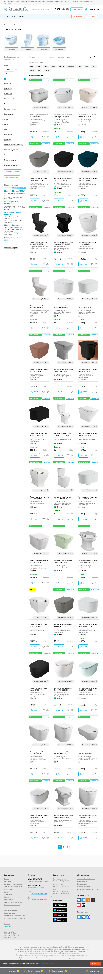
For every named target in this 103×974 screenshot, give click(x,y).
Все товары (11, 16)
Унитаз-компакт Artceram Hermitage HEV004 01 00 (62, 434)
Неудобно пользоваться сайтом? (88, 889)
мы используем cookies (46, 963)
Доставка (24, 1)
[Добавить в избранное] (43, 137)
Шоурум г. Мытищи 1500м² (14, 191)
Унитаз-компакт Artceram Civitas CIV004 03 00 (38, 243)
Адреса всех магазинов (19, 187)
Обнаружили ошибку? (84, 886)
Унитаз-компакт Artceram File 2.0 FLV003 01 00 (62, 498)
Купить (36, 137)
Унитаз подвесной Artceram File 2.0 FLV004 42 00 (87, 179)
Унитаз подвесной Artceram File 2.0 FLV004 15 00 (39, 179)
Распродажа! (77, 16)
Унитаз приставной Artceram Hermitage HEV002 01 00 (63, 816)
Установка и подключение (36, 1)
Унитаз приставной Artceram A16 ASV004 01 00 (87, 816)
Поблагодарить (82, 881)
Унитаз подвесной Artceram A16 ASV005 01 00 (39, 561)
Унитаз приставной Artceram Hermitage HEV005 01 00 (87, 243)
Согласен (95, 963)
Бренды (22, 16)
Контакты (68, 1)
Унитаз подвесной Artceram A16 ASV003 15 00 (63, 625)
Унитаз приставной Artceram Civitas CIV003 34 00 (63, 370)
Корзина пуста (94, 9)
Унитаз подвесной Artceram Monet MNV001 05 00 (87, 625)
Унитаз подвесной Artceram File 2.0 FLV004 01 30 (87, 689)
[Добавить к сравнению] (47, 137)
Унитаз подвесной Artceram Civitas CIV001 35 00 (63, 561)
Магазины (75, 1)
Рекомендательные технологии (14, 918)
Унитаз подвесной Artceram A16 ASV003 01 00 (39, 753)
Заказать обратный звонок (86, 879)
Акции (93, 16)
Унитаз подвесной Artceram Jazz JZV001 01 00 (39, 625)
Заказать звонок (77, 9)
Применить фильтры (12, 171)
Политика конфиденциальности (14, 915)
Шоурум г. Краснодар (12, 225)
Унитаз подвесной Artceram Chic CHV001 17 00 (87, 370)
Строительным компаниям (13, 902)
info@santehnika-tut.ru (39, 893)
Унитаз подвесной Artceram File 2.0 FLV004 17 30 (63, 179)
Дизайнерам (8, 899)
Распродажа (8, 889)
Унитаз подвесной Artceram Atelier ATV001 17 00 (39, 434)
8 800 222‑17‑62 (35, 879)
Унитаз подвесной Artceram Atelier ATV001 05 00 (87, 498)
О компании (8, 894)
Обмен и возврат (9, 913)
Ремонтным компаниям (12, 905)
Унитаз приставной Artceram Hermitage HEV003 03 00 (63, 243)
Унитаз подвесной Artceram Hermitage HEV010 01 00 (63, 116)
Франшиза (7, 926)
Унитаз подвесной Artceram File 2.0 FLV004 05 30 (39, 816)
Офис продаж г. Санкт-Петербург (12, 213)
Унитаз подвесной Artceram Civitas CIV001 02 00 (87, 116)
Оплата (17, 1)
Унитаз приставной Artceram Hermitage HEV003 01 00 (87, 561)
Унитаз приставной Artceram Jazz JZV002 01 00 (39, 498)
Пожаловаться (82, 884)
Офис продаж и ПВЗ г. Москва (12, 203)
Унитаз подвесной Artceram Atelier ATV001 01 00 (87, 307)
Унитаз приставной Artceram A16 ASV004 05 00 (63, 753)
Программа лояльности (87, 1)
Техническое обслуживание (54, 1)
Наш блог (7, 924)
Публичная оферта (10, 910)
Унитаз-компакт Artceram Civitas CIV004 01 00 (38, 307)
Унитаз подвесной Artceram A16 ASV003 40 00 (39, 370)
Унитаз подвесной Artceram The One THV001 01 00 (87, 753)
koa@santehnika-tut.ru (39, 899)
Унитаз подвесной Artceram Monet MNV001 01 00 (63, 307)
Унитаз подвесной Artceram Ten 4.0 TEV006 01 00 (63, 689)
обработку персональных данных (68, 953)
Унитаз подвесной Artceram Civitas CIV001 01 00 (87, 434)
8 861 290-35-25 (62, 9)
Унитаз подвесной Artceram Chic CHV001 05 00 (39, 116)
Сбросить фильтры (12, 177)
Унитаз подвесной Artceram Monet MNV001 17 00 (39, 689)
